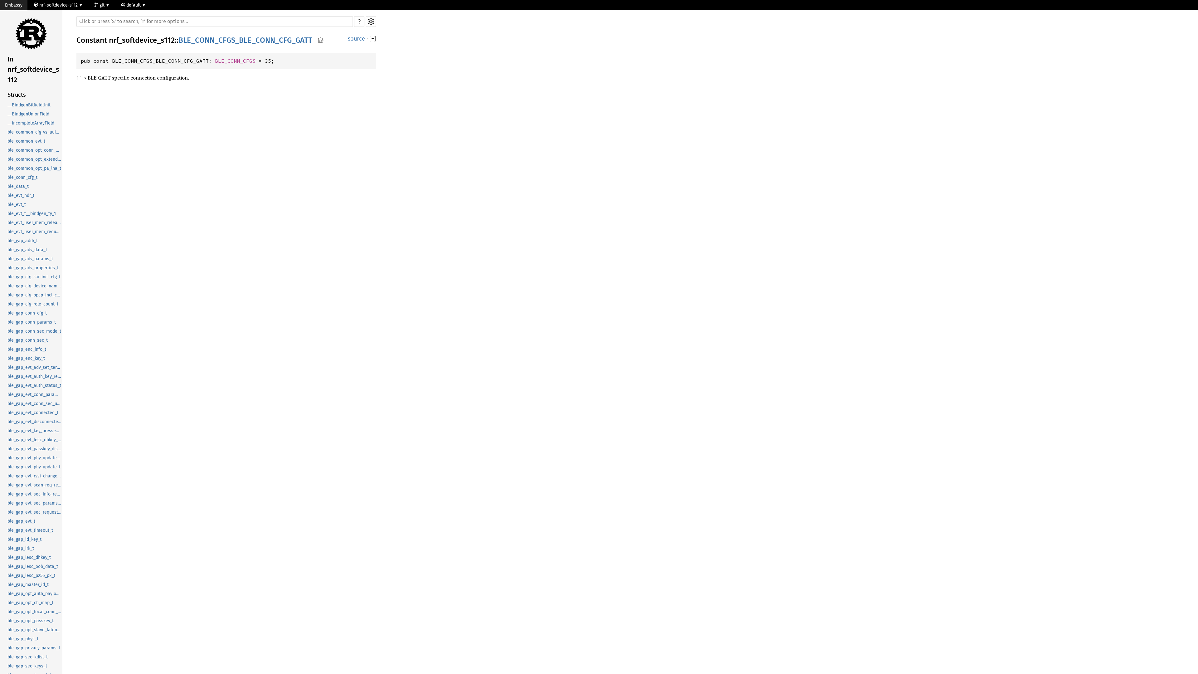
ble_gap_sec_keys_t (27, 666)
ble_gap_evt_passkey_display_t (34, 449)
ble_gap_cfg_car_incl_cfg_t (34, 277)
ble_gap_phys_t (22, 639)
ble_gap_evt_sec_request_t (34, 512)
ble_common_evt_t (26, 141)
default (134, 5)
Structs (16, 94)
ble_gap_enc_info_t (26, 349)
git (103, 5)
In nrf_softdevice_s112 (33, 69)
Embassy (13, 5)
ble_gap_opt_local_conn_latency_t (34, 611)
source (356, 38)
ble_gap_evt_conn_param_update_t (34, 394)
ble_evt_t (16, 204)
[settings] (371, 21)
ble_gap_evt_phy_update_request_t (34, 458)
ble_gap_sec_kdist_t (27, 657)
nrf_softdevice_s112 (142, 40)
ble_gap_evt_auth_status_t (34, 385)
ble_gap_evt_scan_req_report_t (34, 485)
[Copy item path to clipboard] (320, 40)
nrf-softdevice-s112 (58, 5)
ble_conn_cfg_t (22, 177)
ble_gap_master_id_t (28, 584)
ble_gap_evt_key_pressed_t (34, 430)
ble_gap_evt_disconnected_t (34, 421)
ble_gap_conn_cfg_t (27, 313)
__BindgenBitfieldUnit (29, 105)
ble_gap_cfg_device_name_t (34, 286)
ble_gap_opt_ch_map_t (30, 602)
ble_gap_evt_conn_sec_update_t (34, 403)
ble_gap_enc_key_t (26, 358)
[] (372, 39)
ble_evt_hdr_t (20, 195)
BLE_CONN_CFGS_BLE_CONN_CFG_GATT (245, 40)
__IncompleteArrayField (30, 123)
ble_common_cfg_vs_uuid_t (34, 132)
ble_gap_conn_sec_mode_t (34, 331)
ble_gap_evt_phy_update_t (34, 467)
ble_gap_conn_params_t (31, 322)
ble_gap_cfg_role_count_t (32, 304)
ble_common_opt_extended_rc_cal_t (34, 159)
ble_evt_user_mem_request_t (34, 231)
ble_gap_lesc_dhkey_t (29, 557)
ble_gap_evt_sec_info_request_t (34, 494)
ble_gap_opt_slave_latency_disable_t (34, 629)
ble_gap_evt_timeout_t (30, 530)
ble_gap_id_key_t (24, 539)
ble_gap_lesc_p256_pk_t (31, 575)
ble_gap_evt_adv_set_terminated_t (34, 367)
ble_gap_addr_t (22, 240)
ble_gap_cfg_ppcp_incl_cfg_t (34, 295)
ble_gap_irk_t (20, 548)
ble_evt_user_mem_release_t (34, 222)
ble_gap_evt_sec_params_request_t (34, 503)
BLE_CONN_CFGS (235, 61)
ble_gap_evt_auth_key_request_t (34, 376)
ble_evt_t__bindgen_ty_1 (31, 213)
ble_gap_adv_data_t (27, 249)
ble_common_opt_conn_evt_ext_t (34, 150)
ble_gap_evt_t (21, 521)
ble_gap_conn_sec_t (27, 340)
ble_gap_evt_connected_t (32, 412)
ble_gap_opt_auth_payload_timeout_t (34, 593)
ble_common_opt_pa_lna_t (34, 168)
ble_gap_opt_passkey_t (30, 620)
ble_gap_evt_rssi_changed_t (34, 476)
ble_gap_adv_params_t (30, 258)
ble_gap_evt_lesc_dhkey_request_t (34, 439)
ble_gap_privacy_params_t (33, 648)
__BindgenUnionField (28, 114)
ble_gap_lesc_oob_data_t (32, 566)
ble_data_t (18, 186)
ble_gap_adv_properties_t (33, 268)
